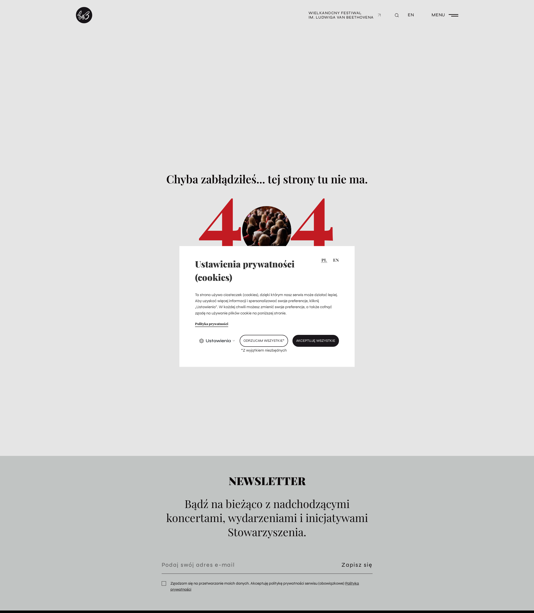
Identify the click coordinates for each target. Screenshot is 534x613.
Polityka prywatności (211, 324)
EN (336, 260)
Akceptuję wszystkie (315, 341)
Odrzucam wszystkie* (263, 341)
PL (324, 260)
